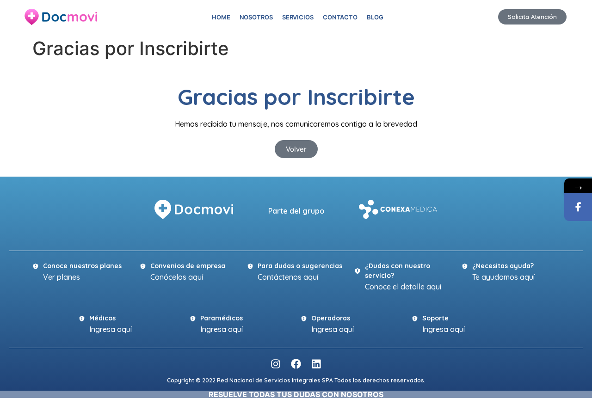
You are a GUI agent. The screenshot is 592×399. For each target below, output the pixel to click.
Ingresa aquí (110, 329)
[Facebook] (296, 364)
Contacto (340, 17)
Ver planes (61, 277)
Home (221, 17)
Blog (375, 17)
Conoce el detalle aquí (403, 286)
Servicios (298, 17)
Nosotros (256, 17)
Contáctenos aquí (288, 277)
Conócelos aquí (176, 277)
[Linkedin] (316, 364)
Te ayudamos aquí (503, 277)
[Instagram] (275, 364)
